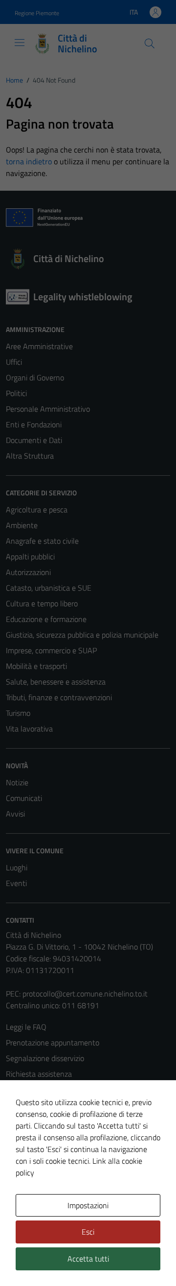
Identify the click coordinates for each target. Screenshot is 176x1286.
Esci (88, 1232)
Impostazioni (88, 1205)
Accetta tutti (88, 1258)
